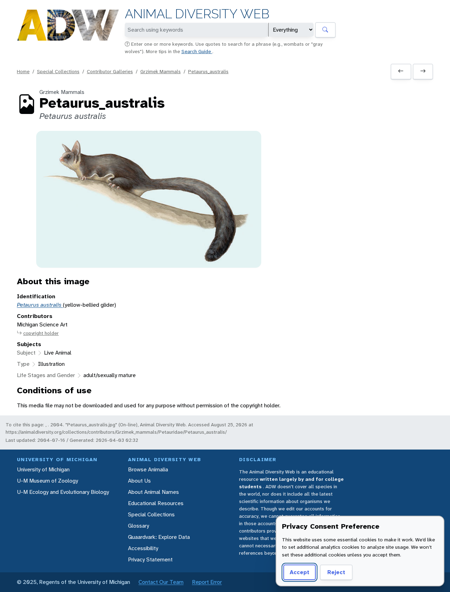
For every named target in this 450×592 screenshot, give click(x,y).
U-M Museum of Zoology (47, 480)
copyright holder (41, 333)
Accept (299, 572)
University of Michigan (43, 469)
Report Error (207, 582)
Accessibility (143, 548)
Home (23, 71)
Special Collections (58, 71)
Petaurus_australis (208, 71)
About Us (139, 480)
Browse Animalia (148, 469)
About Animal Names (153, 492)
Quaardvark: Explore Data (159, 537)
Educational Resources (156, 503)
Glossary (138, 525)
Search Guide (196, 51)
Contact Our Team (161, 582)
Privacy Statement (150, 559)
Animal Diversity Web (197, 13)
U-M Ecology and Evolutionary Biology (63, 492)
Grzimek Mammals (160, 71)
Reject (336, 572)
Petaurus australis (40, 304)
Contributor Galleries (110, 71)
